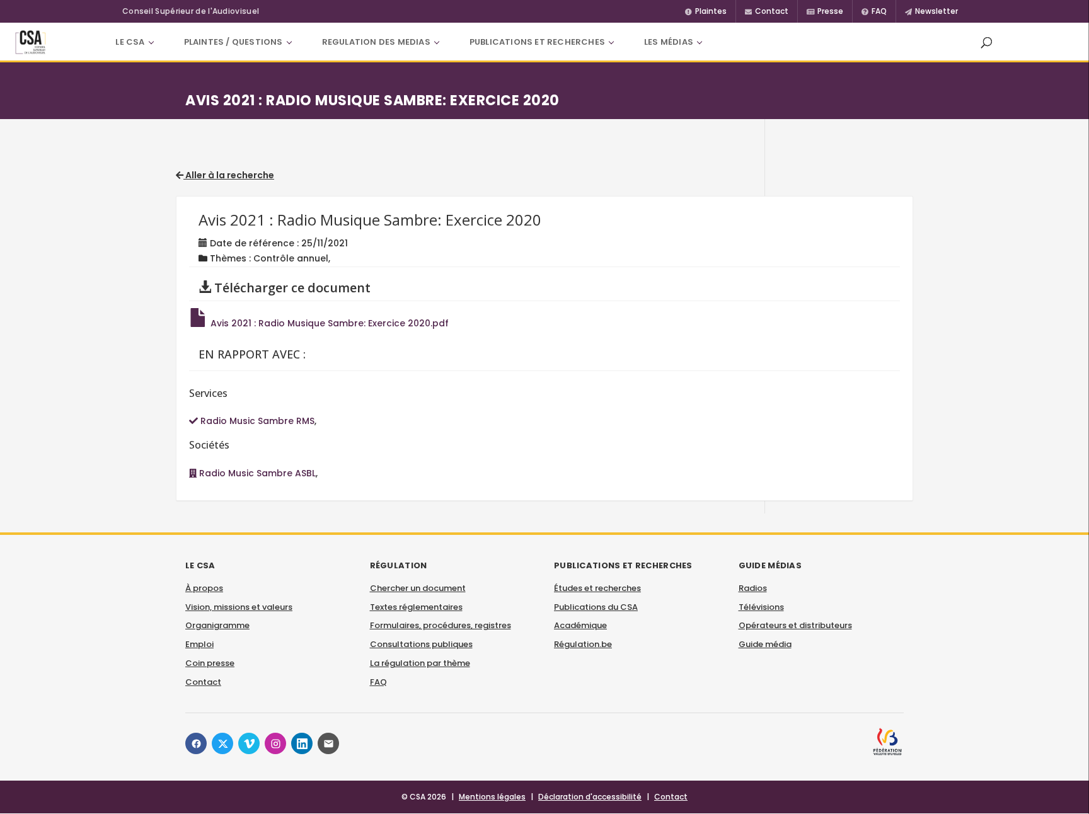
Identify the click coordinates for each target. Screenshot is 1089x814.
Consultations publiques (421, 644)
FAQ (378, 682)
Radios (753, 588)
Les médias (668, 42)
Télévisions (761, 607)
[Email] (328, 743)
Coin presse (209, 663)
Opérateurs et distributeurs (795, 625)
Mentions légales (492, 796)
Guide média (765, 644)
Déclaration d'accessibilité (590, 796)
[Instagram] (275, 743)
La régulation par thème (420, 663)
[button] (986, 42)
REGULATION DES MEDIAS (376, 42)
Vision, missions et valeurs (238, 607)
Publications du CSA (596, 607)
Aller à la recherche (228, 175)
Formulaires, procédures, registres (440, 625)
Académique (580, 625)
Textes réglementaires (416, 607)
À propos (204, 588)
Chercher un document (418, 588)
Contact (203, 682)
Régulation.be (583, 644)
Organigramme (217, 625)
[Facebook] (196, 743)
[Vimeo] (249, 743)
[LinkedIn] (302, 743)
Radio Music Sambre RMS (256, 421)
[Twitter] (222, 743)
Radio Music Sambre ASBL (256, 473)
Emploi (199, 644)
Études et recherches (597, 588)
